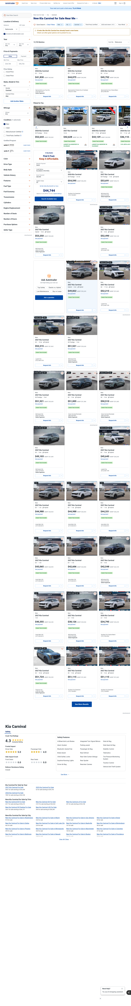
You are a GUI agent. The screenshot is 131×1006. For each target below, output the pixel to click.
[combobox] (17, 15)
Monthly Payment (41, 163)
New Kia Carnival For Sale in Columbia (110, 829)
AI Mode (96, 3)
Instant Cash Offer (68, 3)
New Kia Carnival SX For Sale (46, 802)
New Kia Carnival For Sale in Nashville (79, 823)
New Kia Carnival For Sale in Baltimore (18, 834)
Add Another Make (16, 101)
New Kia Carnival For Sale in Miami (48, 818)
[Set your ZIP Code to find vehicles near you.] (77, 18)
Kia (48, 15)
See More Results (82, 704)
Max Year (21, 43)
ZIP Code (22, 25)
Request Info (47, 96)
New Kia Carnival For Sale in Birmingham (111, 823)
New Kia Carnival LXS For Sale (46, 807)
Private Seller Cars (45, 3)
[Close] (122, 988)
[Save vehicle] (62, 49)
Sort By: (111, 42)
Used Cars (25, 3)
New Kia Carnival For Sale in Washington (19, 818)
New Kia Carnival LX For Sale (76, 802)
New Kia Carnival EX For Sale (15, 802)
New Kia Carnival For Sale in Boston (78, 834)
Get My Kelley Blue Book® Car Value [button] (49, 186)
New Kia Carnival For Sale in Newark (48, 834)
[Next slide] (127, 127)
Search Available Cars (49, 199)
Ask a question (49, 297)
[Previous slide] (36, 127)
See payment (39, 80)
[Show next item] (94, 270)
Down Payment (40, 175)
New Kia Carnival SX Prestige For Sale (18, 807)
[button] (115, 3)
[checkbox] (9, 72)
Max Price (20, 60)
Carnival (54, 15)
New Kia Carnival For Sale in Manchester (80, 829)
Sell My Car (57, 3)
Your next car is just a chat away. (65, 8)
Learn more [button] (26, 145)
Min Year (7, 43)
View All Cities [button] (64, 839)
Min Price (6, 60)
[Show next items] (127, 24)
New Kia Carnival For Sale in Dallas (17, 823)
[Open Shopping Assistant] (128, 992)
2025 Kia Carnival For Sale (45, 787)
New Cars (34, 3)
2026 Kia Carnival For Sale (14, 793)
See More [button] (64, 774)
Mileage (7, 112)
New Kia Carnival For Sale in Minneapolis (50, 829)
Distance (6, 25)
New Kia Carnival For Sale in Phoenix (17, 829)
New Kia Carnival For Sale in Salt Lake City (50, 823)
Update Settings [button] (57, 193)
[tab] (8, 731)
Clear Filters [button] (51, 25)
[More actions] (61, 96)
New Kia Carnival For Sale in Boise (108, 818)
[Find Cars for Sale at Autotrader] (12, 3)
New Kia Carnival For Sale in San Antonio (80, 818)
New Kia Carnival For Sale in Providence (110, 834)
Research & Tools (82, 3)
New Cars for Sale (38, 15)
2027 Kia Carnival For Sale (14, 787)
